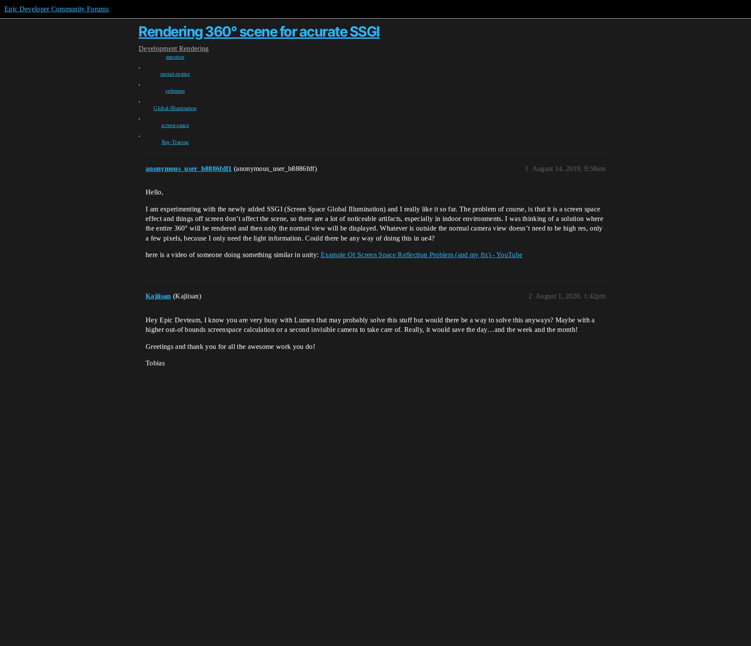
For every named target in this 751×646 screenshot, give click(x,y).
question (175, 57)
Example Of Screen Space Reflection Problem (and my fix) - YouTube (422, 254)
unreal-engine (175, 74)
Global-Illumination (174, 108)
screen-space (175, 125)
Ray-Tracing (175, 142)
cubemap (175, 91)
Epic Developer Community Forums (56, 9)
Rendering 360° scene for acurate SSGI (259, 31)
